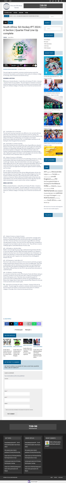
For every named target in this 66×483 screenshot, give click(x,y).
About (10, 1)
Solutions (45, 200)
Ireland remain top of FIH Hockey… (52, 109)
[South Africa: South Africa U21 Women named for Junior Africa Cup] (7, 344)
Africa (4, 346)
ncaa (52, 188)
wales (59, 200)
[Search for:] (53, 28)
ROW (46, 198)
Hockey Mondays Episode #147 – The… (53, 76)
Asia (53, 172)
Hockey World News (12, 69)
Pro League (58, 195)
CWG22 (58, 174)
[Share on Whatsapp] (34, 323)
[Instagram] (50, 1)
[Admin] (47, 444)
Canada (54, 174)
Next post (27, 329)
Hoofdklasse (55, 183)
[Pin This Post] (20, 323)
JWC (56, 186)
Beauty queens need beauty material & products (52, 444)
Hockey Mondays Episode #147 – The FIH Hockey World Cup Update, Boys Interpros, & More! (12, 444)
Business (50, 174)
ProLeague (53, 195)
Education (49, 176)
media (45, 188)
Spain (57, 200)
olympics (50, 193)
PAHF (55, 193)
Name (6, 391)
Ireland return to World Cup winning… (53, 143)
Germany (46, 181)
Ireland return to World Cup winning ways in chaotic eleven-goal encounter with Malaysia (13, 468)
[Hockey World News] (12, 6)
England (47, 179)
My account (61, 477)
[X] (55, 1)
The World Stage (8, 12)
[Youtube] (58, 1)
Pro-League (47, 195)
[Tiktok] (53, 1)
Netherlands (49, 190)
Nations (15, 12)
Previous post (18, 329)
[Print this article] (29, 323)
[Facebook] (61, 1)
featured (53, 179)
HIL (58, 181)
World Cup (46, 202)
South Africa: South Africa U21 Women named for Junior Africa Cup (7, 353)
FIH (56, 179)
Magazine (21, 12)
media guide (48, 188)
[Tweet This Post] (11, 323)
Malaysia (59, 186)
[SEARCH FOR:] (55, 16)
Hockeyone (47, 183)
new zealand (58, 191)
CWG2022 (45, 176)
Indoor (49, 186)
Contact (5, 1)
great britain (53, 181)
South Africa (10, 37)
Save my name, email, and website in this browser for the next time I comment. (19, 409)
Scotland (51, 197)
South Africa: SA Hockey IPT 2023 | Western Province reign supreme (27, 351)
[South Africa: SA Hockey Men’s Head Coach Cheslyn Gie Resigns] (17, 344)
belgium (46, 174)
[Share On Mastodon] (39, 323)
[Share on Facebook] (7, 323)
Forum (26, 12)
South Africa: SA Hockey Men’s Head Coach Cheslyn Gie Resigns (17, 353)
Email (6, 397)
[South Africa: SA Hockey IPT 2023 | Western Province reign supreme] (27, 343)
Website (6, 403)
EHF (52, 177)
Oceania (46, 193)
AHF (45, 172)
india (46, 185)
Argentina (49, 172)
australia (58, 172)
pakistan (59, 193)
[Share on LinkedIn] (16, 323)
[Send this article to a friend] (25, 323)
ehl (54, 176)
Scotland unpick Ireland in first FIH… (52, 126)
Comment (6, 378)
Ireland (53, 186)
